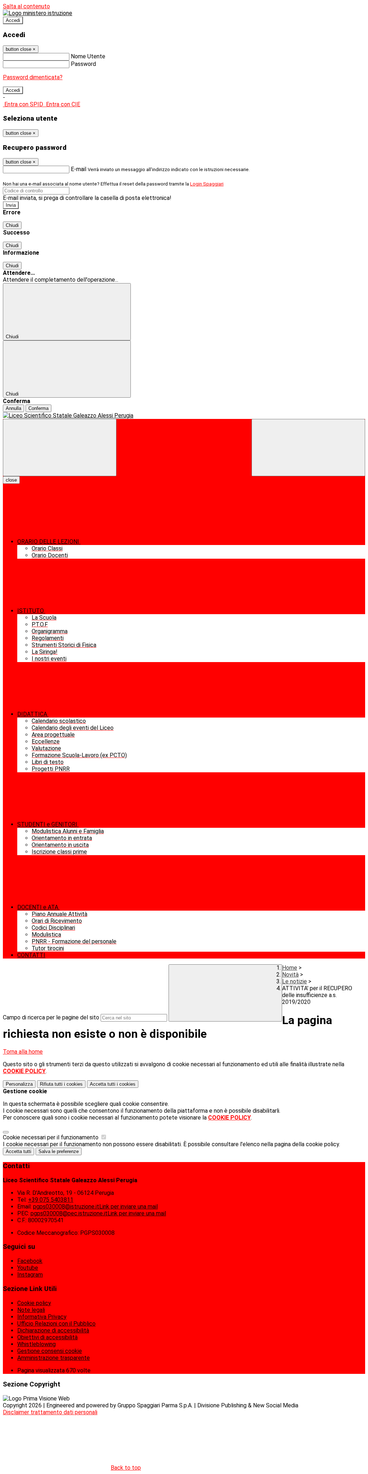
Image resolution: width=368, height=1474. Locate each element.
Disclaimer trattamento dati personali (50, 1412)
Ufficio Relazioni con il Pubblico (56, 1323)
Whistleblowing (36, 1344)
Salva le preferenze (58, 1151)
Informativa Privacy (41, 1316)
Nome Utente (88, 56)
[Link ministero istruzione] (37, 13)
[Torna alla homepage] (184, 415)
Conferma (38, 408)
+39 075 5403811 (50, 1199)
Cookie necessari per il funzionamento (51, 1137)
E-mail (78, 169)
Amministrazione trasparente (53, 1357)
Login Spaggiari (207, 184)
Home (289, 967)
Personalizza (19, 1084)
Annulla (13, 408)
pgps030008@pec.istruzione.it (98, 1213)
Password (83, 64)
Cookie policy (34, 1303)
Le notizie (294, 981)
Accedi (13, 20)
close (11, 480)
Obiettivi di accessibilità (47, 1337)
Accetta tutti (112, 1084)
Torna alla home (23, 1051)
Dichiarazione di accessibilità (53, 1330)
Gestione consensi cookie (49, 1351)
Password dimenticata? (33, 77)
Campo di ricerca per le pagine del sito (51, 1017)
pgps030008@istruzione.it (95, 1206)
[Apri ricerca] (308, 447)
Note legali (31, 1309)
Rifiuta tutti (61, 1084)
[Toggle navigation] (59, 447)
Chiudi (12, 225)
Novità (290, 974)
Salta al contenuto (26, 6)
